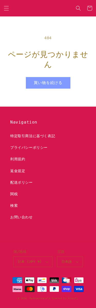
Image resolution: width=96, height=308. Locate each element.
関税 (14, 194)
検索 (14, 205)
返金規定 (17, 171)
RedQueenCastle (40, 298)
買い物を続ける (48, 82)
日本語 (66, 262)
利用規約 (17, 159)
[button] (6, 8)
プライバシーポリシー (29, 147)
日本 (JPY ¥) (30, 262)
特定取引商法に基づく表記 (32, 136)
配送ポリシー (21, 182)
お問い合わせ (21, 217)
